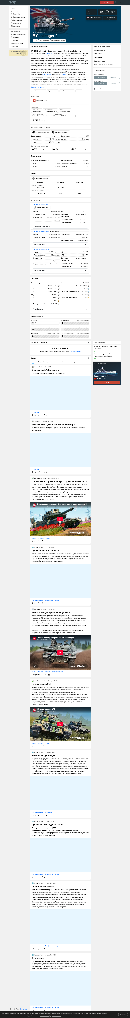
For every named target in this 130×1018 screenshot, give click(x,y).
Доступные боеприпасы (42, 226)
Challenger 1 (49, 53)
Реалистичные (100, 77)
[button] (11, 1009)
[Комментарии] (38, 541)
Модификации (38, 309)
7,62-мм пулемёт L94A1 (41, 231)
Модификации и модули (52, 600)
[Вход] (120, 2)
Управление (48, 812)
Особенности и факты (67, 91)
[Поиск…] (116, 2)
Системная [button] (23, 1009)
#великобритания (57, 671)
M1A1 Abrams (47, 74)
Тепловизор (41, 193)
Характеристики (40, 91)
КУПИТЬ (107, 382)
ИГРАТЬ (107, 2)
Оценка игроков (52, 91)
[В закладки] (42, 541)
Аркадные (113, 77)
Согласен (123, 1014)
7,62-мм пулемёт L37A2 (41, 249)
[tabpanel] (60, 239)
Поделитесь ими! (75, 351)
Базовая (113, 83)
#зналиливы (35, 412)
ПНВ (60, 193)
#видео (34, 538)
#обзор (47, 538)
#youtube (40, 538)
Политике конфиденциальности (50, 1016)
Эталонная (100, 83)
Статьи (79, 91)
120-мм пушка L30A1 (40, 204)
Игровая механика (37, 600)
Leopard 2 (64, 74)
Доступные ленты (39, 244)
